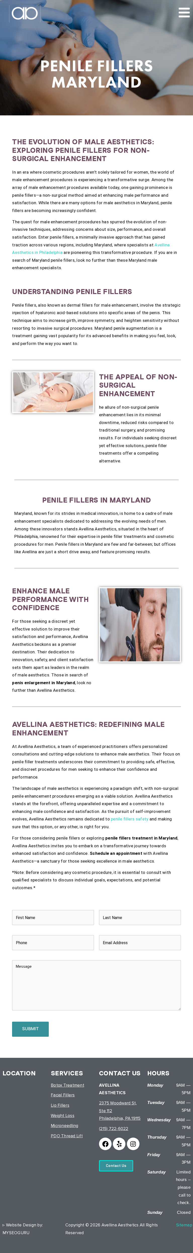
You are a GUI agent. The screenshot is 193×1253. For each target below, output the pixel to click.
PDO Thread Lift (67, 1136)
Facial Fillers (63, 1095)
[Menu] (184, 12)
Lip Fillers (60, 1105)
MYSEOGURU (16, 1232)
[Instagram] (133, 1144)
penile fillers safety (129, 818)
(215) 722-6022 (113, 1128)
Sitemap (184, 1225)
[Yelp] (119, 1144)
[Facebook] (105, 1144)
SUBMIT (30, 1028)
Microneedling (64, 1125)
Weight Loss (62, 1115)
